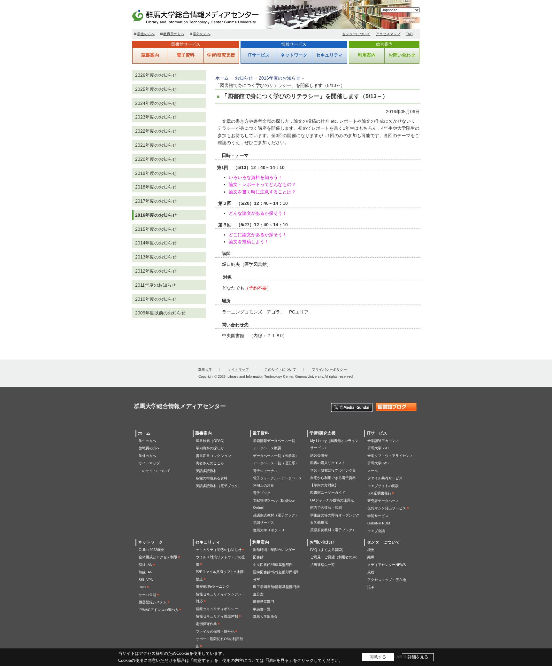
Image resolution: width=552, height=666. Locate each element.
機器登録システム (153, 602)
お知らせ (244, 78)
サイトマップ (238, 369)
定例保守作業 (206, 624)
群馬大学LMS (377, 463)
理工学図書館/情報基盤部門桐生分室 (276, 590)
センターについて (356, 34)
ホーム (222, 78)
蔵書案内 (150, 55)
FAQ (409, 34)
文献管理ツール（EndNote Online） (274, 504)
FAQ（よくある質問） (327, 550)
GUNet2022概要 (151, 550)
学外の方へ (202, 34)
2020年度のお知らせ (156, 159)
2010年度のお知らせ (156, 299)
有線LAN (145, 565)
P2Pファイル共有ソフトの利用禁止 (220, 575)
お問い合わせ (401, 55)
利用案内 (367, 55)
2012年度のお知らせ (156, 271)
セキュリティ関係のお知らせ (218, 550)
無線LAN (145, 572)
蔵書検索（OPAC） (211, 441)
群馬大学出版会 (265, 616)
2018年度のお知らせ (156, 187)
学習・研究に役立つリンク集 (333, 470)
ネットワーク (293, 55)
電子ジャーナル (265, 471)
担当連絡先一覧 (322, 565)
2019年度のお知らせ (156, 173)
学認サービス (263, 522)
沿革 (370, 587)
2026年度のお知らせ (156, 75)
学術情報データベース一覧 (274, 441)
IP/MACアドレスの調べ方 (159, 610)
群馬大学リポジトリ (269, 530)
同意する (378, 656)
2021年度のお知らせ (156, 145)
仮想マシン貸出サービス (386, 508)
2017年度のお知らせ (156, 201)
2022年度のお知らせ (156, 131)
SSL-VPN (146, 580)
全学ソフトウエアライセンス (390, 456)
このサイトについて (280, 369)
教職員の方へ (173, 34)
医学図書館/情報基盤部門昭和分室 (276, 575)
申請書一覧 (262, 609)
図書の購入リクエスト (327, 463)
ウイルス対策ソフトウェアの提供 (220, 560)
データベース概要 (267, 448)
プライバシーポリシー (329, 369)
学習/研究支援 (221, 55)
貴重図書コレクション (213, 456)
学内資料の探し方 (210, 448)
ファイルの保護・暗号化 (215, 631)
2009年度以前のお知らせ (160, 312)
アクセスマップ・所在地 (386, 580)
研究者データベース (383, 501)
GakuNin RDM (378, 523)
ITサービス (259, 55)
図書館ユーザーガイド (327, 492)
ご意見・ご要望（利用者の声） (334, 557)
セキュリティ (329, 55)
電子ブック (262, 493)
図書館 (258, 557)
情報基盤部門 (263, 601)
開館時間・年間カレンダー (274, 550)
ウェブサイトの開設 (383, 486)
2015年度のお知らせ (156, 229)
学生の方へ (146, 34)
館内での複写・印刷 (326, 507)
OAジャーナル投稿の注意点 (332, 500)
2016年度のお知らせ (279, 78)
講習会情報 (319, 455)
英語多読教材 (206, 471)
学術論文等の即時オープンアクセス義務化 (334, 518)
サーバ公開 (147, 595)
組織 (370, 557)
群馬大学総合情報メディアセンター (205, 16)
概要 (370, 550)
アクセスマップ (388, 34)
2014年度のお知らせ (156, 242)
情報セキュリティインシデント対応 (220, 597)
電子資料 (186, 55)
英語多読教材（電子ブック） (218, 486)
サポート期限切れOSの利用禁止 (219, 642)
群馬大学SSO (378, 448)
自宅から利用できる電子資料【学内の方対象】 (333, 481)
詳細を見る (418, 656)
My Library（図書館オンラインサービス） (334, 444)
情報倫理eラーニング (212, 586)
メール (372, 471)
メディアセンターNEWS (386, 565)
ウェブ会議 (376, 531)
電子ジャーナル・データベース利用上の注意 (277, 481)
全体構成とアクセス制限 (158, 557)
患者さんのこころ (210, 463)
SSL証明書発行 (379, 493)
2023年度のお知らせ (156, 117)
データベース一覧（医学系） (276, 456)
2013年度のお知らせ (156, 256)
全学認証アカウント (383, 441)
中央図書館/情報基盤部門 (273, 565)
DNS (142, 587)
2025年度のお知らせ (156, 89)
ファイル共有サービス (384, 478)
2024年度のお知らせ (156, 103)
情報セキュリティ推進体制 (217, 616)
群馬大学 (205, 369)
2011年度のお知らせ (155, 285)
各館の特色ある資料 (211, 478)
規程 (370, 572)
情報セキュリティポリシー (217, 609)
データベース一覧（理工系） (276, 463)
